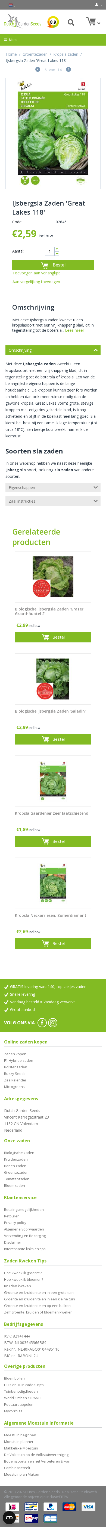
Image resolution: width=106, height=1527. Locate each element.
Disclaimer (12, 1242)
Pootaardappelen (18, 1404)
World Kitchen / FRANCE (23, 1397)
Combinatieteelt (17, 1467)
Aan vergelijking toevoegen (36, 281)
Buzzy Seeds (15, 1073)
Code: (17, 221)
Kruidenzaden (16, 1159)
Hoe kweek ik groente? (23, 1272)
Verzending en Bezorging (25, 1235)
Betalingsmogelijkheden (24, 1209)
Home (11, 54)
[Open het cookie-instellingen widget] (9, 1517)
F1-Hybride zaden (18, 1060)
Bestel (59, 265)
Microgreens (14, 1086)
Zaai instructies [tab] (22, 501)
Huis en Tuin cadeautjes (24, 1384)
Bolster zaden (15, 1067)
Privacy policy (15, 1222)
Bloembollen (14, 1378)
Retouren (12, 1216)
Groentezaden (35, 54)
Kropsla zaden (65, 54)
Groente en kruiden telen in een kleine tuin (39, 1299)
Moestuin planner (18, 1441)
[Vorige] (37, 70)
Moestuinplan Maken (21, 1474)
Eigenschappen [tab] (22, 487)
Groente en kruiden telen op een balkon (37, 1305)
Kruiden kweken (17, 1285)
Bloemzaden (14, 1185)
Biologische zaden (19, 1152)
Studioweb (88, 1491)
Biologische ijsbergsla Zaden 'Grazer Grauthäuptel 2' (49, 611)
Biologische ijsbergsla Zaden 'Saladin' (50, 711)
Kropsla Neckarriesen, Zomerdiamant (50, 915)
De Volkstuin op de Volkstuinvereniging (36, 1454)
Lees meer (74, 330)
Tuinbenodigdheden (21, 1391)
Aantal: (18, 251)
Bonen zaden (15, 1165)
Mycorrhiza (13, 1411)
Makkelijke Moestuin (21, 1448)
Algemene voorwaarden (24, 1229)
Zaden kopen (15, 1053)
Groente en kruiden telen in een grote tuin (39, 1292)
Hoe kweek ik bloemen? (23, 1279)
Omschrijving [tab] (20, 350)
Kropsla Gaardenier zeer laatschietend (51, 813)
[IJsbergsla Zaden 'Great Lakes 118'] (53, 133)
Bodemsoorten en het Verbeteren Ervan (37, 1461)
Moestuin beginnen (20, 1435)
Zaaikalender (15, 1080)
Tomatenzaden (16, 1178)
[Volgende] (68, 70)
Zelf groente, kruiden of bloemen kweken (38, 1312)
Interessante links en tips (25, 1248)
